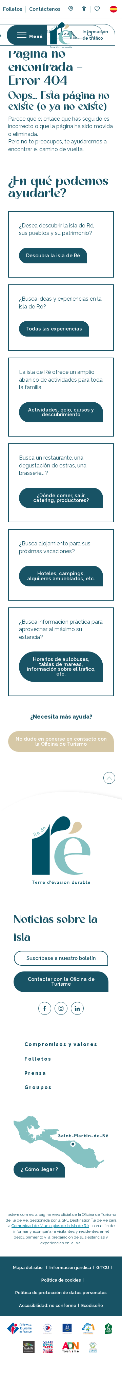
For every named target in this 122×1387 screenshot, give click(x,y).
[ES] (113, 9)
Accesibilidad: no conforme (47, 1305)
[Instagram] (61, 1009)
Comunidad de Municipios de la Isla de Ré (50, 1225)
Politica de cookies (61, 1280)
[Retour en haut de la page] (109, 777)
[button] (113, 9)
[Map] (70, 9)
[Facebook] (44, 1009)
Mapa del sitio (28, 1267)
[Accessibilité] (84, 8)
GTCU (102, 1267)
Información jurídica (70, 1267)
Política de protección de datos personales (61, 1292)
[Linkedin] (77, 1009)
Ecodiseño (92, 1305)
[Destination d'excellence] (48, 1328)
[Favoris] (98, 9)
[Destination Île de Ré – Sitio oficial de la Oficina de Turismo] (61, 35)
